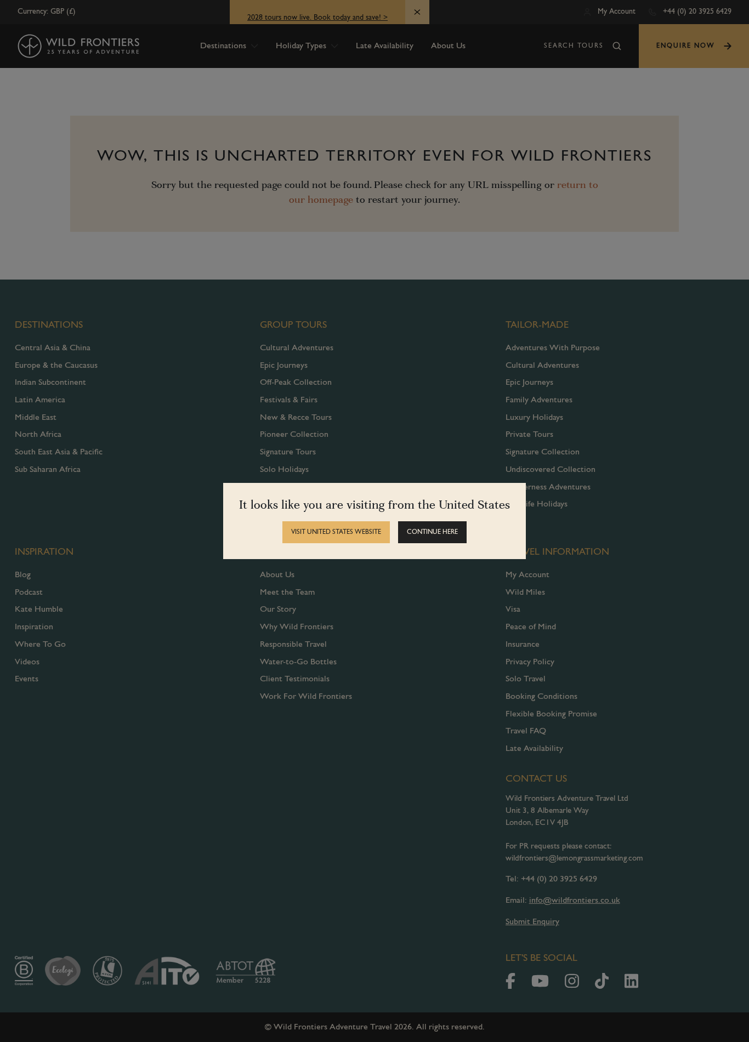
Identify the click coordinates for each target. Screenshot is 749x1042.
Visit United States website (336, 532)
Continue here (432, 532)
